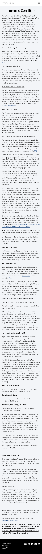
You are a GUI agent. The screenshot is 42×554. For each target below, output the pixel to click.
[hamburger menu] (39, 3)
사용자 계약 (5, 547)
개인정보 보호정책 (6, 543)
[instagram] (25, 544)
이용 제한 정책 (5, 545)
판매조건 (4, 549)
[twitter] (32, 544)
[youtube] (29, 544)
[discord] (39, 544)
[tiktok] (35, 544)
